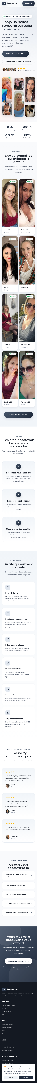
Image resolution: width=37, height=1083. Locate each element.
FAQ (3, 1014)
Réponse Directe (7, 1063)
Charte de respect (8, 1047)
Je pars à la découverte (17, 961)
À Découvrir (12, 3)
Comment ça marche (9, 1005)
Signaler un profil (7, 1050)
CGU (3, 1031)
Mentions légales (7, 1024)
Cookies (4, 1034)
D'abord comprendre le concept (18, 61)
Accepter (26, 1077)
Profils (4, 1008)
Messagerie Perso (7, 1060)
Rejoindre (28, 3)
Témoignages (6, 1011)
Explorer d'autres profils (17, 415)
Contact (4, 1044)
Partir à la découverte (14, 54)
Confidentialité (7, 1027)
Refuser (11, 1077)
